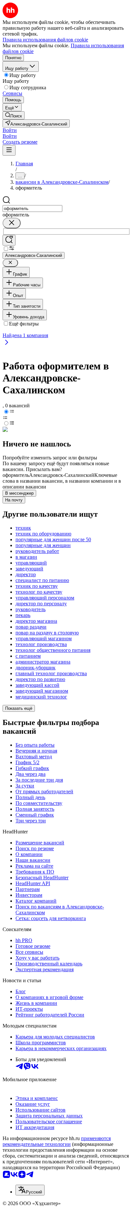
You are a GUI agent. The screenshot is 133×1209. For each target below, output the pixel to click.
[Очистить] (12, 223)
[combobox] (32, 208)
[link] (14, 115)
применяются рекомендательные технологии (57, 1141)
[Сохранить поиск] (9, 240)
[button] (10, 130)
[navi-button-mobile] (9, 150)
